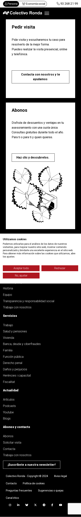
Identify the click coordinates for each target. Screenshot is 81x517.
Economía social (35, 3)
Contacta (9, 449)
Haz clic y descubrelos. (33, 157)
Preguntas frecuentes (19, 490)
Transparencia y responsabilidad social (28, 301)
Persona (12, 3)
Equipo (7, 295)
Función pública (13, 357)
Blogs (7, 418)
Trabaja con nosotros (17, 307)
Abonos (8, 436)
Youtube (8, 412)
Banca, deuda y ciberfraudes (22, 344)
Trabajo (8, 325)
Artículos (9, 399)
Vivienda (8, 338)
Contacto (11, 483)
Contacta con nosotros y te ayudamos (40, 77)
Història (8, 288)
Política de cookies (34, 483)
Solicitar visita (12, 442)
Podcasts (9, 406)
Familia (7, 350)
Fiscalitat (9, 382)
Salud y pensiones (15, 331)
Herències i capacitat (17, 375)
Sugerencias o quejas (50, 490)
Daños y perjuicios (15, 369)
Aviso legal (60, 476)
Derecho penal (12, 363)
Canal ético (12, 497)
